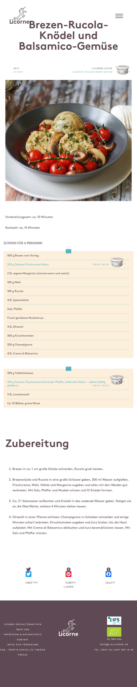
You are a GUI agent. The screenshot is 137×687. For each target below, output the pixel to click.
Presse (23, 655)
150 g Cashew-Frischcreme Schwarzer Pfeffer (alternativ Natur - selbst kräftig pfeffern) (58, 384)
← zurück (68, 587)
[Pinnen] (68, 569)
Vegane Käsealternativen (22, 624)
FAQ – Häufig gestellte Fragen (22, 650)
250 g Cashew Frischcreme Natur (58, 264)
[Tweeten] (28, 569)
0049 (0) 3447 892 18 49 (117, 650)
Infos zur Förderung (23, 645)
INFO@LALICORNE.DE (114, 645)
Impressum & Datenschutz (23, 635)
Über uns (23, 630)
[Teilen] (108, 569)
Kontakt (23, 640)
